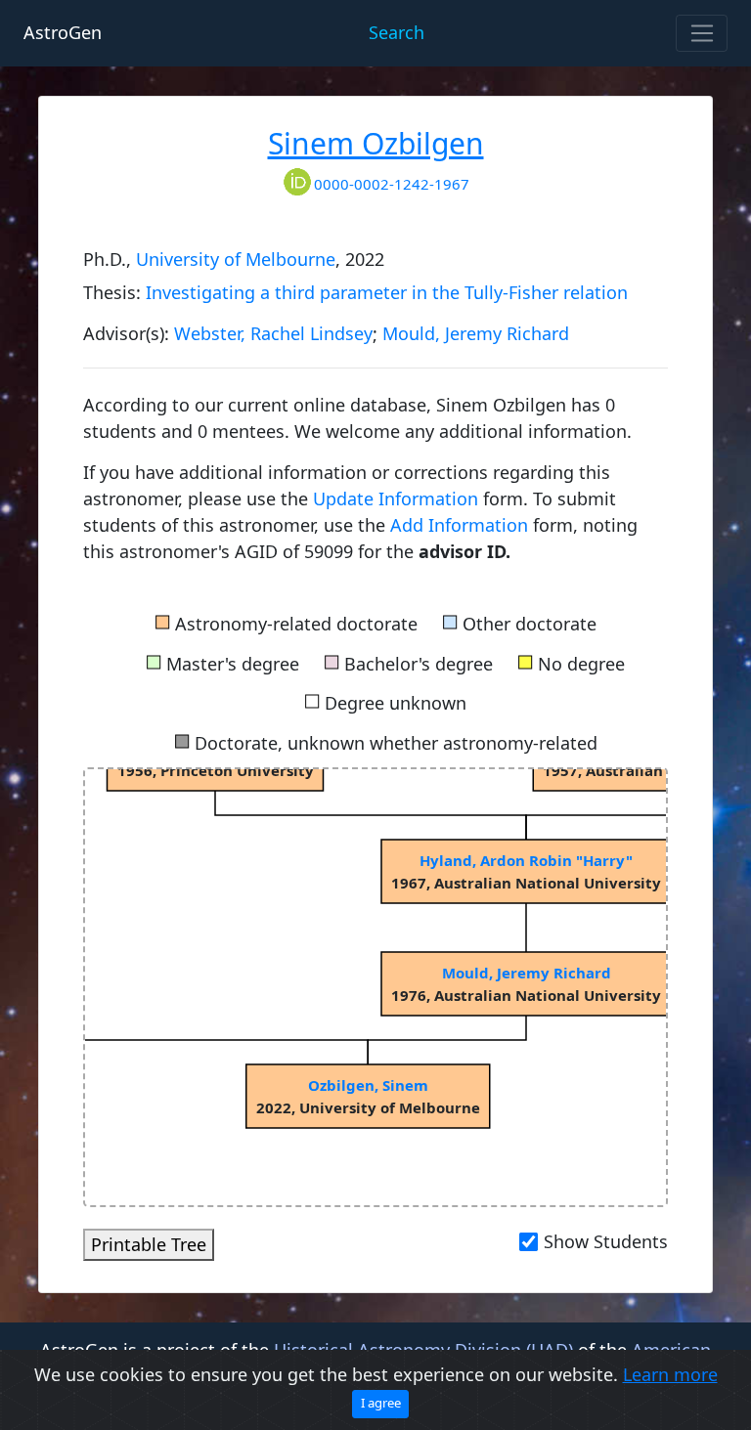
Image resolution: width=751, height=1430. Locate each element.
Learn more (670, 1374)
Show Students (606, 1241)
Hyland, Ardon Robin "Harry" (526, 860)
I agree (381, 1402)
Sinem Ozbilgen (376, 143)
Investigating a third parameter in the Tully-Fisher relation (387, 292)
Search (396, 32)
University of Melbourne (235, 259)
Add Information (459, 525)
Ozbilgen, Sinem (368, 1085)
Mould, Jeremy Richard (475, 333)
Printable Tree (148, 1244)
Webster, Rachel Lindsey (273, 333)
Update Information (398, 498)
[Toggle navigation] (702, 33)
